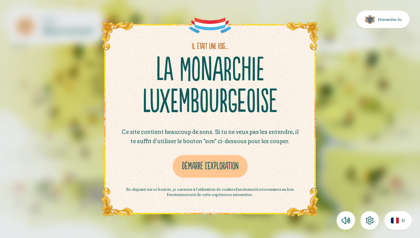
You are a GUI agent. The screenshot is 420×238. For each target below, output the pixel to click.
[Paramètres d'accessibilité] (369, 220)
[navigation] (374, 220)
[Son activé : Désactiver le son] (346, 220)
